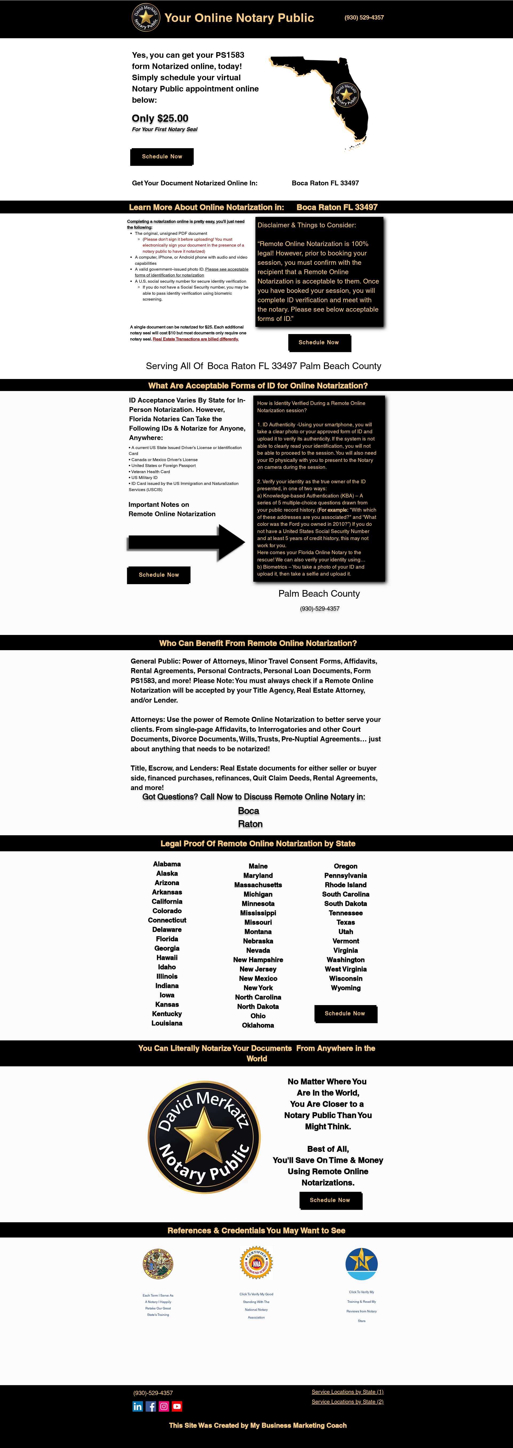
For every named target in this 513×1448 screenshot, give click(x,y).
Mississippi (258, 913)
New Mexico (258, 978)
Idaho (167, 967)
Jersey (266, 969)
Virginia (345, 950)
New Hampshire (258, 960)
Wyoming (346, 988)
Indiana (167, 986)
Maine (258, 866)
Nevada (258, 950)
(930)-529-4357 (320, 608)
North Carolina (258, 997)
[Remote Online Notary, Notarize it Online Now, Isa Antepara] (138, 1406)
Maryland (258, 875)
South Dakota (345, 903)
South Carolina (346, 894)
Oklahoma (258, 1025)
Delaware (167, 929)
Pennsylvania (345, 875)
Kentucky (167, 1014)
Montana (258, 932)
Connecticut (167, 920)
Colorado (167, 911)
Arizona (167, 883)
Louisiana (166, 1023)
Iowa (167, 995)
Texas (346, 922)
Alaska (167, 873)
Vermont (346, 941)
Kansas (167, 1004)
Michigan (258, 894)
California (167, 901)
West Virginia (346, 969)
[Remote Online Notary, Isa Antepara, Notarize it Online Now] (151, 1406)
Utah (346, 932)
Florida (167, 939)
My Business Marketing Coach (298, 1425)
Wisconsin (346, 978)
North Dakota (258, 1006)
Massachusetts (258, 885)
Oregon (345, 866)
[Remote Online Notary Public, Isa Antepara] (164, 1406)
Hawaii (167, 957)
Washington (346, 960)
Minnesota (258, 903)
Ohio (258, 1016)
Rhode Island (346, 885)
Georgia (167, 948)
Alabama (167, 864)
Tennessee (346, 913)
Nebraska (258, 941)
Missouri (258, 922)
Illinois (167, 976)
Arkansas (167, 892)
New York (258, 988)
